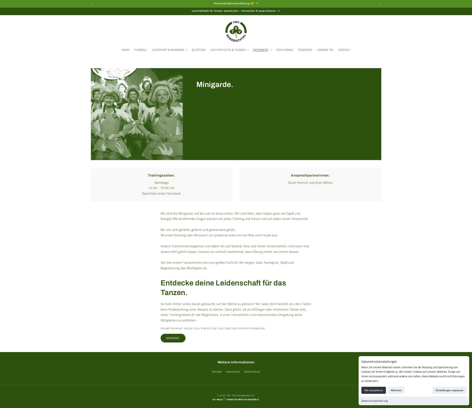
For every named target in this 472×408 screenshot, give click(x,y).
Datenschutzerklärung (374, 401)
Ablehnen (396, 390)
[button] (95, 31)
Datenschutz (252, 371)
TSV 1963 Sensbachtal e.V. (241, 395)
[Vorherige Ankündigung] (92, 3)
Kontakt (217, 371)
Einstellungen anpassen (450, 390)
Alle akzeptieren (373, 390)
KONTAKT (173, 338)
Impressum (233, 371)
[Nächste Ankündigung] (380, 3)
